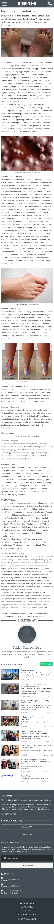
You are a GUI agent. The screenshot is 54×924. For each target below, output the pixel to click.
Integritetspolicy (27, 914)
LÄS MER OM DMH (9, 814)
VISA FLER (46, 664)
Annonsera (27, 907)
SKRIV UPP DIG (27, 865)
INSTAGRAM (27, 834)
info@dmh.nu (14, 886)
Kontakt (27, 911)
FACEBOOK (27, 827)
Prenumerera (27, 903)
